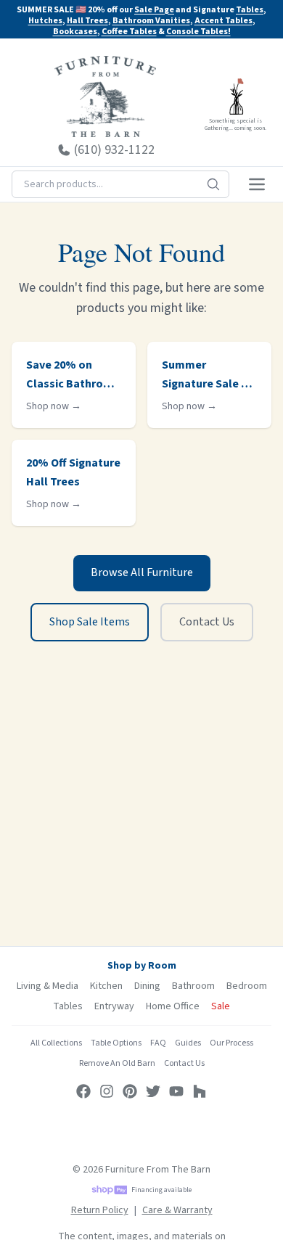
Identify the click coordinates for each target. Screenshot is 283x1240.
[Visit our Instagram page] (106, 1091)
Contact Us (206, 622)
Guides (188, 1043)
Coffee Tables (129, 31)
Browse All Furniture (142, 572)
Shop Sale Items (89, 622)
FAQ (158, 1043)
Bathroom (193, 986)
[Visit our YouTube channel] (176, 1091)
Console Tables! (198, 31)
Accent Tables (223, 20)
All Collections (56, 1043)
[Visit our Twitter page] (153, 1091)
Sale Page (154, 10)
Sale (220, 1006)
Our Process (231, 1043)
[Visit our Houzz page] (199, 1091)
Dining (147, 986)
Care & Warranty (177, 1210)
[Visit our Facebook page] (83, 1091)
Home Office (173, 1006)
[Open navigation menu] (256, 184)
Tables (249, 10)
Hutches (45, 20)
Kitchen (106, 986)
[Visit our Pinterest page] (130, 1091)
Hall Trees (87, 20)
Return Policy (99, 1210)
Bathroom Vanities (151, 20)
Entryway (114, 1006)
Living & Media (47, 986)
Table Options (116, 1043)
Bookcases (75, 31)
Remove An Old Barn (117, 1063)
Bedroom (246, 986)
